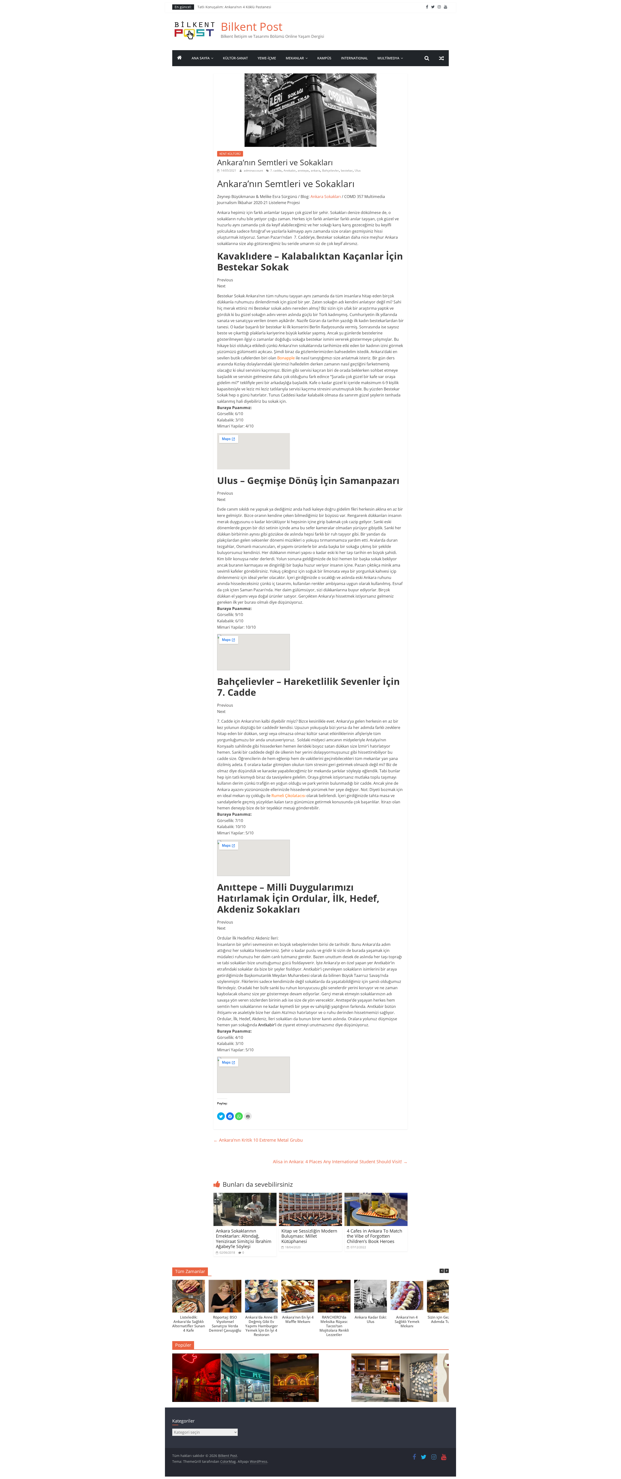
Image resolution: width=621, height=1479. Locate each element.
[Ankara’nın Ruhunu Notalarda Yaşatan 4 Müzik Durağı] (196, 1379)
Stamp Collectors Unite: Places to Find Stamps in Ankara (242, 7)
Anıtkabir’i (267, 1025)
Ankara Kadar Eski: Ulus (371, 1319)
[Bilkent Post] (179, 58)
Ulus (358, 170)
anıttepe (303, 170)
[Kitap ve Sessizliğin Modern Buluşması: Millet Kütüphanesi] (310, 1195)
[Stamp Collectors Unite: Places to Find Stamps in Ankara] (245, 1379)
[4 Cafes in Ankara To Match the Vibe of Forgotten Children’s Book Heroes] (376, 1195)
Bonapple (286, 358)
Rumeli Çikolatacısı (288, 795)
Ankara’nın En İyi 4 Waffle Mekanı (298, 1319)
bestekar (347, 170)
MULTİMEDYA (388, 58)
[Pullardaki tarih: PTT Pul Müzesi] (424, 1379)
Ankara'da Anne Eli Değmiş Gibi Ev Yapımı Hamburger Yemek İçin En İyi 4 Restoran (261, 1326)
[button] (446, 1271)
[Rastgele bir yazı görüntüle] (441, 58)
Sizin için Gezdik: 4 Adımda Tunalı (443, 1319)
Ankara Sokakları (325, 196)
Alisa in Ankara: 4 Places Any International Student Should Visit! (340, 1161)
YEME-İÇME (267, 58)
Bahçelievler (330, 170)
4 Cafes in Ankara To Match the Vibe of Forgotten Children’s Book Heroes (374, 1236)
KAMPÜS (324, 58)
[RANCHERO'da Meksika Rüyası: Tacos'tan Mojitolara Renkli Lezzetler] (294, 1379)
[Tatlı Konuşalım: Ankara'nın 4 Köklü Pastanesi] (375, 1379)
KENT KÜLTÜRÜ (230, 154)
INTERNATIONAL (354, 58)
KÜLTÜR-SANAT (235, 58)
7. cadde (276, 170)
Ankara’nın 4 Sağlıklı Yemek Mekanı (407, 1321)
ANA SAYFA (201, 58)
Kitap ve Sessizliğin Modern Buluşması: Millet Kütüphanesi (309, 1236)
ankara (315, 170)
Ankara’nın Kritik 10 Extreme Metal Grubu (258, 1140)
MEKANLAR (295, 58)
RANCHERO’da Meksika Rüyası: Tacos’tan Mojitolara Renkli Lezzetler (334, 1326)
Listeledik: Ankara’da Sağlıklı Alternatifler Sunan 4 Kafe (188, 1324)
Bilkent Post (251, 26)
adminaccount (254, 170)
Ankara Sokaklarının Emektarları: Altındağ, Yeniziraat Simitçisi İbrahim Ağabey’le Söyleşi (243, 1239)
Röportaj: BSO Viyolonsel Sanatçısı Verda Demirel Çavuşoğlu (225, 1324)
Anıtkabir (290, 170)
